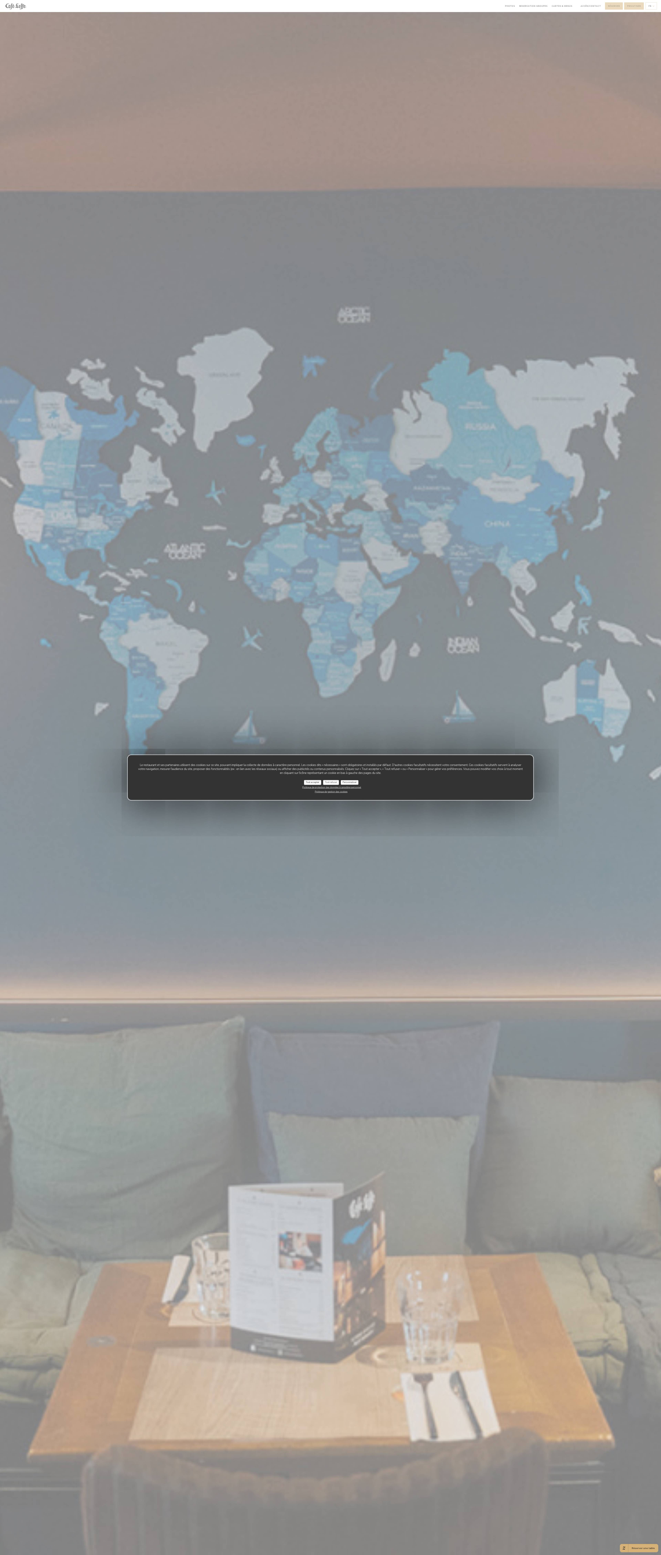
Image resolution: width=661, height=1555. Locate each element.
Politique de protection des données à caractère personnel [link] (331, 787)
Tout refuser (331, 782)
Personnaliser (350, 782)
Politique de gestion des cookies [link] (331, 791)
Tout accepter (312, 782)
